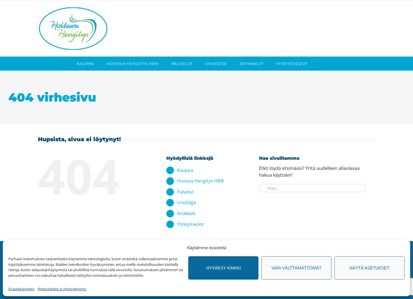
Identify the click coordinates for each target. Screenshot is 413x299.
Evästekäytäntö (21, 288)
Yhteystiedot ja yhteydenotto (62, 288)
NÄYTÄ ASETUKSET (369, 268)
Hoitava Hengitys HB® (200, 181)
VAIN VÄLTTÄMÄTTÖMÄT (296, 268)
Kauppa (185, 170)
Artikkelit (186, 213)
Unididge (186, 202)
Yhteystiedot (190, 224)
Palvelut (185, 192)
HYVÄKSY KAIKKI (223, 268)
